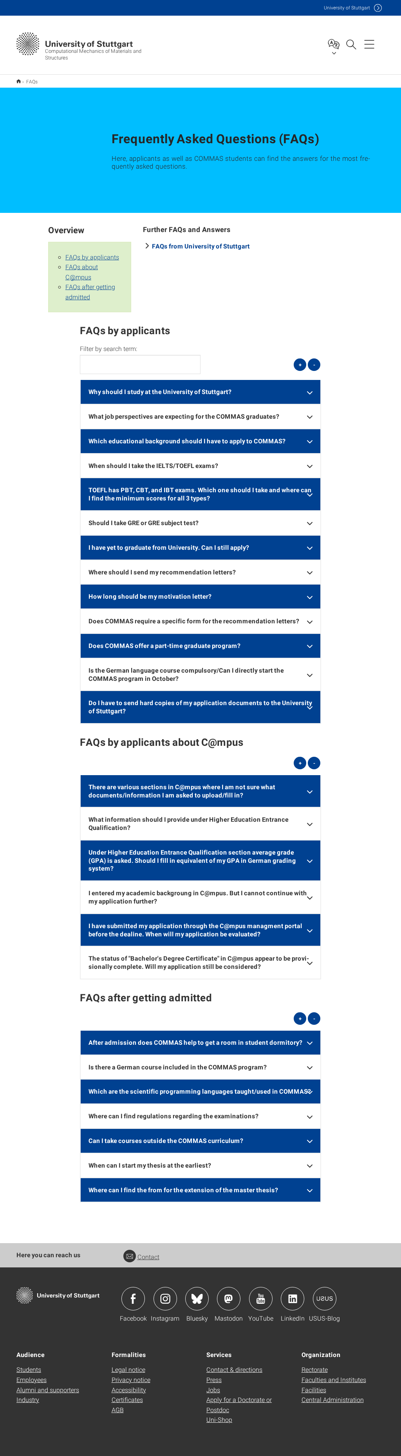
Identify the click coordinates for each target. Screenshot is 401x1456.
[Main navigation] (369, 44)
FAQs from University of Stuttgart (201, 246)
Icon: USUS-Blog (324, 1298)
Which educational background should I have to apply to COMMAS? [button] (187, 441)
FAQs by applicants (92, 257)
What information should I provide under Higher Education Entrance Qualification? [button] (189, 823)
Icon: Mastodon (228, 1298)
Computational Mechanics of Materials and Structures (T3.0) (18, 81)
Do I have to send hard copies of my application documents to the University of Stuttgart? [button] (200, 706)
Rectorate (315, 1369)
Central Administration (333, 1399)
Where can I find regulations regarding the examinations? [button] (173, 1116)
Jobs (213, 1390)
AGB (118, 1410)
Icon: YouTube (261, 1298)
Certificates (127, 1399)
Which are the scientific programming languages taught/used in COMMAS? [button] (200, 1091)
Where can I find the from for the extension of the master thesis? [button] (183, 1190)
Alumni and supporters (47, 1390)
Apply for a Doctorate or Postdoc (239, 1404)
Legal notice (128, 1369)
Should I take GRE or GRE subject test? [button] (144, 522)
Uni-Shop (219, 1419)
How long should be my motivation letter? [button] (150, 596)
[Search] (351, 44)
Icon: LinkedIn (292, 1298)
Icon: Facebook (133, 1298)
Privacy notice (131, 1379)
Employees (31, 1379)
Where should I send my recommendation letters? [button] (162, 572)
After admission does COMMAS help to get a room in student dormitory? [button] (195, 1042)
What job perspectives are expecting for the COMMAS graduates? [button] (184, 416)
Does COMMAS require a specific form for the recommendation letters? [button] (194, 621)
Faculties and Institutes (334, 1379)
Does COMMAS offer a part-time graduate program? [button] (164, 645)
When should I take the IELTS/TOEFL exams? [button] (153, 465)
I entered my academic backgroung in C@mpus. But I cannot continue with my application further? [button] (198, 897)
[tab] (201, 392)
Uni (347, 8)
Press (214, 1379)
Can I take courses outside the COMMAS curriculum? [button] (166, 1140)
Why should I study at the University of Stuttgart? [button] (160, 391)
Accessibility (129, 1390)
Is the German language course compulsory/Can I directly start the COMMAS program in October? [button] (186, 674)
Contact (148, 1257)
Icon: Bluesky (197, 1298)
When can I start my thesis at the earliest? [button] (150, 1165)
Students (28, 1369)
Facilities (314, 1390)
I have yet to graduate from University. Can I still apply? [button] (169, 547)
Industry (27, 1399)
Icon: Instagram (165, 1298)
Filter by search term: (108, 349)
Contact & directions (234, 1369)
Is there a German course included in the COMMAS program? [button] (178, 1067)
